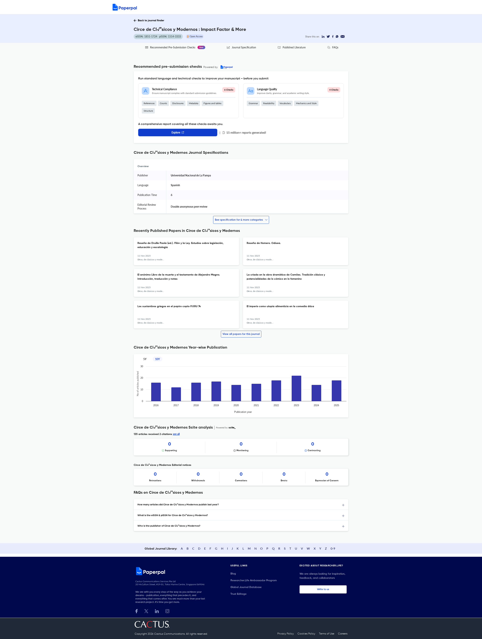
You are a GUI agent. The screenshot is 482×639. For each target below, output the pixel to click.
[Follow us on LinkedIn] (157, 610)
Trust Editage (238, 594)
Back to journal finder (151, 20)
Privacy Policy (285, 633)
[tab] (241, 504)
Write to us (323, 589)
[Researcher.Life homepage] (171, 571)
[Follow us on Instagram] (167, 610)
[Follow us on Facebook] (136, 610)
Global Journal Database (246, 587)
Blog (233, 573)
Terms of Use (326, 633)
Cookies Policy (306, 633)
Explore (176, 132)
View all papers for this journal (241, 334)
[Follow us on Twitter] (146, 610)
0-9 (333, 548)
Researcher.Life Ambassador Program (253, 580)
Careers (342, 633)
